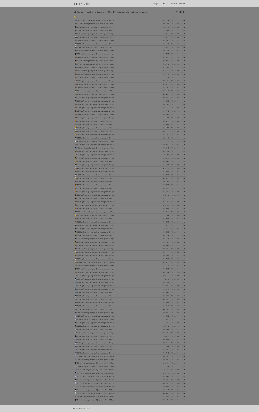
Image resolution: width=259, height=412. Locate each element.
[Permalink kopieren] (176, 12)
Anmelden (2, 410)
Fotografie (156, 4)
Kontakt (182, 4)
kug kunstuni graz (94, 12)
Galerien (165, 4)
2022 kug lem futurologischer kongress (130, 12)
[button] (180, 12)
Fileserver (173, 4)
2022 (107, 12)
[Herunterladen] (184, 20)
